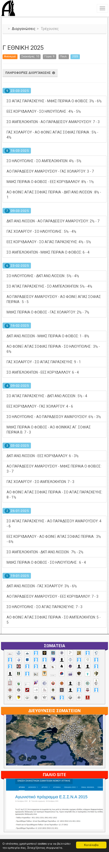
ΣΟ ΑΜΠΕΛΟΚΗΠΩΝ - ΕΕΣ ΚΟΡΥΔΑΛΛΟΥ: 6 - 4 (43, 372)
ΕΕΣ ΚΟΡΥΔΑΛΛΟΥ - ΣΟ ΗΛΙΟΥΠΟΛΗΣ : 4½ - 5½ (44, 111)
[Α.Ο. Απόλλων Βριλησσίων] (79, 653)
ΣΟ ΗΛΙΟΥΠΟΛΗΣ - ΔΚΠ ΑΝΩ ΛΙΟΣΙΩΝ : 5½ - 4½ (43, 276)
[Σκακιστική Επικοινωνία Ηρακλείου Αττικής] (44, 697)
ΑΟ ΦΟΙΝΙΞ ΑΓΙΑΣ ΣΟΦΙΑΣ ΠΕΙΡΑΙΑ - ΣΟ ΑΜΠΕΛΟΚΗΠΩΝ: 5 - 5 (54, 619)
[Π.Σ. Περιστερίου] (10, 682)
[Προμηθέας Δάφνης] (53, 683)
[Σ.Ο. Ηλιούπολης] (19, 690)
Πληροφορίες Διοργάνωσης (28, 73)
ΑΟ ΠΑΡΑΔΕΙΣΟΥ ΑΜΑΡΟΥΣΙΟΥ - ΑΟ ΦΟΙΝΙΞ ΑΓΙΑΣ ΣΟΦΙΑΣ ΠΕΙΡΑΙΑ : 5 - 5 (54, 299)
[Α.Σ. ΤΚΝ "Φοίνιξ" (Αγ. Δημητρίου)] (44, 666)
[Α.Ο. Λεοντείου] (19, 660)
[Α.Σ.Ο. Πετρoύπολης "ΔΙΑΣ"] (53, 667)
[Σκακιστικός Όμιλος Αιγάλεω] (70, 697)
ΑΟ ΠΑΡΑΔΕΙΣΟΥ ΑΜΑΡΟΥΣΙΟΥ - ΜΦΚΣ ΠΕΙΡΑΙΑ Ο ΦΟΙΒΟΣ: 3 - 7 (54, 468)
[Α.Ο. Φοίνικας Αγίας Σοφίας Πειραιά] (70, 659)
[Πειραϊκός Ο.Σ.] (44, 683)
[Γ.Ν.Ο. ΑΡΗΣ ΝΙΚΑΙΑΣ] (10, 673)
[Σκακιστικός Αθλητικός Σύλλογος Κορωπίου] (53, 698)
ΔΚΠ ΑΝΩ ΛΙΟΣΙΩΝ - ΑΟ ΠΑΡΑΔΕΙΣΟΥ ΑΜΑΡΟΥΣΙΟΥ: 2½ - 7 (53, 221)
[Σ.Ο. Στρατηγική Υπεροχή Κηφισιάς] (96, 690)
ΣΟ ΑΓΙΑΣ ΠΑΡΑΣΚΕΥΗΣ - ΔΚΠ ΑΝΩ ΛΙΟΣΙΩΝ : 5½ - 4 (47, 396)
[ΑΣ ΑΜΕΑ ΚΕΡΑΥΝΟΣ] (79, 666)
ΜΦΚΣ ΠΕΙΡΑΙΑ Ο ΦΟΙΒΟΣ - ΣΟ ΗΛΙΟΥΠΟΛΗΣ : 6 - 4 (46, 562)
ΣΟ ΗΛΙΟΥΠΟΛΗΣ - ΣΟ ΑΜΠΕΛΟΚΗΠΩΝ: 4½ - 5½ (44, 161)
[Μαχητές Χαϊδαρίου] (79, 673)
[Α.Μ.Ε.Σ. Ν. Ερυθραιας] (62, 652)
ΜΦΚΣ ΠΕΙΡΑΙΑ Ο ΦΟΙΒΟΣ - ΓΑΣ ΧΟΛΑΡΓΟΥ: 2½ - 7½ (48, 312)
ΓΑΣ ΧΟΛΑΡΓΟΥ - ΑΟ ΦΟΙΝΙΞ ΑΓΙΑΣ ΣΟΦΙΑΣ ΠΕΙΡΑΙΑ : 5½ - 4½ (52, 134)
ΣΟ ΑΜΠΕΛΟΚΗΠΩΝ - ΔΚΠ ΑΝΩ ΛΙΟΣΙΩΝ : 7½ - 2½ (45, 552)
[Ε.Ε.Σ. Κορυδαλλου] (27, 673)
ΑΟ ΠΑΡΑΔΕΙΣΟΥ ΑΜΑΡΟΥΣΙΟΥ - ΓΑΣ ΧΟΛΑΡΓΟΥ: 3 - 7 (50, 171)
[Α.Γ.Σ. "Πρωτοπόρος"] (27, 653)
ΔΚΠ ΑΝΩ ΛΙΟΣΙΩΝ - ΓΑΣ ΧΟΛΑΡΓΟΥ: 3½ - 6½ (42, 586)
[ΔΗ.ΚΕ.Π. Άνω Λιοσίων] (19, 673)
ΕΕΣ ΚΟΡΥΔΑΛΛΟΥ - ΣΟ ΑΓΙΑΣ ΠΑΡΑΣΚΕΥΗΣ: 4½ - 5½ (49, 242)
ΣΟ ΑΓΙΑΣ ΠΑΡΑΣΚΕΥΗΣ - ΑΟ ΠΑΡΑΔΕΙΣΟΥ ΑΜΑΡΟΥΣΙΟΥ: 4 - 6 (54, 523)
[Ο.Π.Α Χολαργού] (88, 673)
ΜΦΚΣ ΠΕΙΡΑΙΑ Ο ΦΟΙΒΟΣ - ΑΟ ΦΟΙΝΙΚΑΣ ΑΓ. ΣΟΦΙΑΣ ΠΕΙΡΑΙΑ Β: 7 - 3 (49, 429)
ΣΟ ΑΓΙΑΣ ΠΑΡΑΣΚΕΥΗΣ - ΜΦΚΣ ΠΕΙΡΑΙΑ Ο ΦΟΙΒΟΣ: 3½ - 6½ (54, 101)
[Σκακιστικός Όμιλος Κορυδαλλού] (79, 697)
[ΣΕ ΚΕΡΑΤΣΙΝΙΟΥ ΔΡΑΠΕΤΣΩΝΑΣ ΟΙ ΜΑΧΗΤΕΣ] (36, 697)
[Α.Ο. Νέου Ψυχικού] (36, 659)
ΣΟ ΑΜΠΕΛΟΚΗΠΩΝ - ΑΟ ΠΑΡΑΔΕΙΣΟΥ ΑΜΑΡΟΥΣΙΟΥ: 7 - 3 (53, 122)
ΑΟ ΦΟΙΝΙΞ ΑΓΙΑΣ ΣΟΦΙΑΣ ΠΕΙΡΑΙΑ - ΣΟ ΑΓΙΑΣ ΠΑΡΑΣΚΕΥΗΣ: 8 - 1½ (54, 494)
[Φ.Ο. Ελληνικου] (88, 697)
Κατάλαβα (91, 845)
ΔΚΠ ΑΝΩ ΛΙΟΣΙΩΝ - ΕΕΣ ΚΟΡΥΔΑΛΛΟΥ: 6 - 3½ (43, 456)
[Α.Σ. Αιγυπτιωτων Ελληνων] (96, 659)
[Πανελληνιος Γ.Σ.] (27, 684)
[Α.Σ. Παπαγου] (27, 666)
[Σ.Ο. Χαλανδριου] (19, 697)
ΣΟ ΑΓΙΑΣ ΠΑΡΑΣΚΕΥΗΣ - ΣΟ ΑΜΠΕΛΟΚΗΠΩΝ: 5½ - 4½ (49, 286)
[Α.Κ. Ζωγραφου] (53, 653)
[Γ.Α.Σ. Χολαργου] (96, 666)
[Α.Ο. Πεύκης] (53, 659)
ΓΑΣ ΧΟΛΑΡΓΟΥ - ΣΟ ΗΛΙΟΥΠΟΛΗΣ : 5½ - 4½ (41, 231)
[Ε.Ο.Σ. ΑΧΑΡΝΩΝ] (44, 673)
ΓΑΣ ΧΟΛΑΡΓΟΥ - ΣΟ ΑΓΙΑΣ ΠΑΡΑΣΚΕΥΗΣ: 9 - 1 (44, 362)
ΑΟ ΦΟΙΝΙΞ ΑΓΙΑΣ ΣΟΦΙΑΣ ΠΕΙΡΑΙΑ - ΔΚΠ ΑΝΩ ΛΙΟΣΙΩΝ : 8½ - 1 (54, 194)
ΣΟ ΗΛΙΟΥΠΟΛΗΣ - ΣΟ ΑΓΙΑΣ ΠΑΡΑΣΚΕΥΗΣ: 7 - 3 (44, 607)
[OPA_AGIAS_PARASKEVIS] (10, 654)
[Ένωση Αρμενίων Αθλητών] (62, 674)
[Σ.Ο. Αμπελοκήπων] (10, 690)
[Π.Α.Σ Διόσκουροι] (96, 673)
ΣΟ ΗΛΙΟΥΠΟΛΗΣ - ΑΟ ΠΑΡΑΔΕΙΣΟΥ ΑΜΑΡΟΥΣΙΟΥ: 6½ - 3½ (54, 417)
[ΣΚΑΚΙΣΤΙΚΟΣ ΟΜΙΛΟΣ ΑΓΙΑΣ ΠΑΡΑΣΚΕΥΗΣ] (62, 697)
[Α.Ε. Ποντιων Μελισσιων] (36, 653)
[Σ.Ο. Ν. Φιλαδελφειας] (53, 690)
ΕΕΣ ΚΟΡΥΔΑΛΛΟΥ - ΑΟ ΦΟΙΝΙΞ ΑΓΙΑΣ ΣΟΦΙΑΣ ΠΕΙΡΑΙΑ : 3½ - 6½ (54, 539)
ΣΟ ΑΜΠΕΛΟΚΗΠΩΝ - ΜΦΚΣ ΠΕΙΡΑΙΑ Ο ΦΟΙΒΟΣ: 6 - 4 (48, 252)
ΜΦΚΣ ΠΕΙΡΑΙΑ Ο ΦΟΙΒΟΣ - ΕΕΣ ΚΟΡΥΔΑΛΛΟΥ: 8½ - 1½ (50, 182)
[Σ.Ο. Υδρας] (10, 697)
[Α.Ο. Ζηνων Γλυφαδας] (96, 652)
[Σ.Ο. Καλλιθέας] (36, 690)
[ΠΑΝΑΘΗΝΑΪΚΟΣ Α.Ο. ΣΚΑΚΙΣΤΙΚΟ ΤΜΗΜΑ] (19, 684)
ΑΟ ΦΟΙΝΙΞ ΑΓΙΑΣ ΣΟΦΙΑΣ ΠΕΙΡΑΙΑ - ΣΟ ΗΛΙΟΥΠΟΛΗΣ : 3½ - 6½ (53, 349)
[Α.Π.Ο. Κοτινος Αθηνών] (88, 659)
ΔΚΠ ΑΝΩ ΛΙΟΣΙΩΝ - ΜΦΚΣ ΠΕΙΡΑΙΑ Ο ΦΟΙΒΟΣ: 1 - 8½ (48, 336)
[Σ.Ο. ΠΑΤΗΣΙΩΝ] (70, 690)
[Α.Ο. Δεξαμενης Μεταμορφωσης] (88, 653)
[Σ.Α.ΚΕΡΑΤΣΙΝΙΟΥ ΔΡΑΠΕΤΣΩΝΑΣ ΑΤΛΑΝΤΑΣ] (70, 683)
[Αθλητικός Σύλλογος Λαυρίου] (62, 666)
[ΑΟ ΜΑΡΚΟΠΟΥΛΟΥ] (70, 666)
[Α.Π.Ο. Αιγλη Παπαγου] (79, 659)
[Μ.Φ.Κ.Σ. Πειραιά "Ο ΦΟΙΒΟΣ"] (70, 674)
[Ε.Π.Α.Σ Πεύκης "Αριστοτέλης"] (53, 675)
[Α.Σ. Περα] (36, 666)
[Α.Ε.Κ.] (44, 653)
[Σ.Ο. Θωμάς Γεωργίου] (27, 690)
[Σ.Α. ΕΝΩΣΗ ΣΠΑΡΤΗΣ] (62, 683)
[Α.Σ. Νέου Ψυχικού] (19, 666)
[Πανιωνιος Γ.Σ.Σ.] (36, 683)
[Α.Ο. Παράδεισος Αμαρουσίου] (44, 659)
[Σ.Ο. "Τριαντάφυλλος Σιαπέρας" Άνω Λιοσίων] (88, 683)
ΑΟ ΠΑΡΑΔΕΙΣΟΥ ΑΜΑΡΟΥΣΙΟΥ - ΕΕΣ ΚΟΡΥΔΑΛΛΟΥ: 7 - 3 (52, 596)
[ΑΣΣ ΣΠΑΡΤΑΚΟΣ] (88, 666)
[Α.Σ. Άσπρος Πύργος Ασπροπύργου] (10, 666)
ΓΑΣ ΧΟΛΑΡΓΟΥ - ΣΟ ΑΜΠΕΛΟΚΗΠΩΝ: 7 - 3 (40, 482)
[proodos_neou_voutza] (19, 653)
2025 (75, 56)
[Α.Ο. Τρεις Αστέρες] (62, 659)
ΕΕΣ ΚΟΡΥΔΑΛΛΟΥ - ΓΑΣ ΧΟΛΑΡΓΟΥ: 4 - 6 (40, 406)
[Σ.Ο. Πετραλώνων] (88, 690)
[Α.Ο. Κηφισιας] (10, 659)
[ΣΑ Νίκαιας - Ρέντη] (27, 697)
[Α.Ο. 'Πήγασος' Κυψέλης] (70, 652)
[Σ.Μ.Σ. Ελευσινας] (79, 683)
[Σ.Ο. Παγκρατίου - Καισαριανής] (62, 690)
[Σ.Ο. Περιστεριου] (79, 690)
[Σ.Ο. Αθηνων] (96, 682)
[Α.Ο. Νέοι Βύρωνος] (27, 659)
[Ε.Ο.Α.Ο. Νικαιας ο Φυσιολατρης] (36, 674)
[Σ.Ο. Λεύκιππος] (44, 690)
